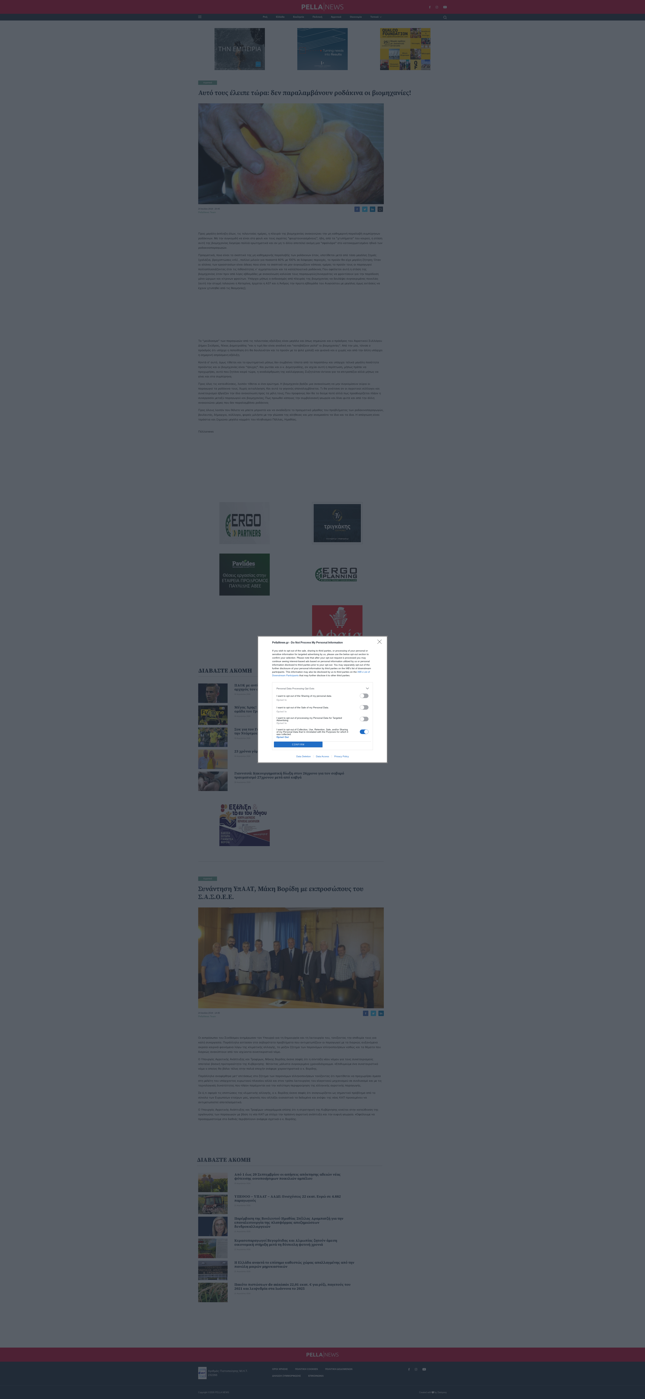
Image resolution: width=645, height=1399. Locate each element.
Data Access (322, 756)
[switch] (364, 696)
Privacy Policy (341, 756)
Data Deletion (303, 756)
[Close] (380, 643)
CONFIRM (298, 744)
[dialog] (322, 699)
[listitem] (322, 688)
